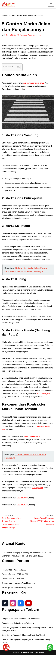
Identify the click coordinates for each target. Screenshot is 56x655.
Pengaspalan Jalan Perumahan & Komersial (20, 619)
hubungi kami (37, 488)
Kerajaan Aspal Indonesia (24, 583)
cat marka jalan (43, 393)
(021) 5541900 (20, 570)
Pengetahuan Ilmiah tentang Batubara (18, 623)
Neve (14, 652)
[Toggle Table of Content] (17, 67)
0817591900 (22, 498)
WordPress (39, 652)
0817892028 (22, 505)
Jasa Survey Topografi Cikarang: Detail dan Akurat (23, 635)
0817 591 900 (22, 574)
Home (4, 16)
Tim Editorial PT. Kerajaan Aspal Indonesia (23, 35)
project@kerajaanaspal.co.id (20, 587)
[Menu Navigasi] (51, 4)
